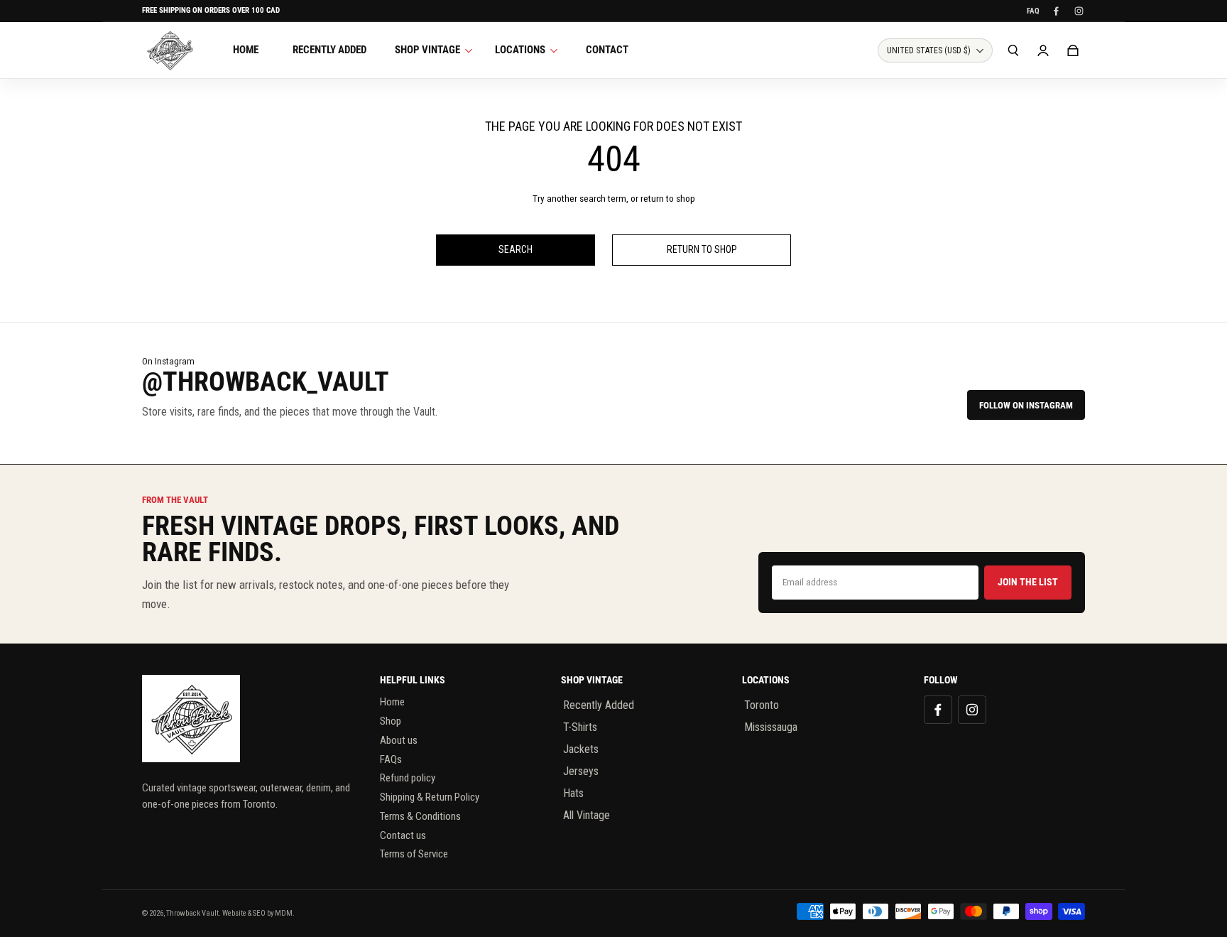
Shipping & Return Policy (429, 797)
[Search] (1013, 50)
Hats (573, 793)
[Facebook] (1055, 10)
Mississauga (770, 727)
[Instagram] (1078, 10)
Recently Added (598, 705)
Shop (390, 721)
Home (392, 701)
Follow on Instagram (1026, 405)
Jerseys (581, 771)
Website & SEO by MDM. (258, 913)
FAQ (1033, 11)
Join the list (1028, 581)
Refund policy (407, 777)
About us (399, 740)
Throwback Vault (192, 913)
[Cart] (1073, 50)
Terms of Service (414, 853)
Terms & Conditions (420, 816)
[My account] (1043, 50)
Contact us (403, 835)
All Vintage (586, 815)
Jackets (581, 749)
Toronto (761, 705)
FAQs (391, 759)
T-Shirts (580, 727)
